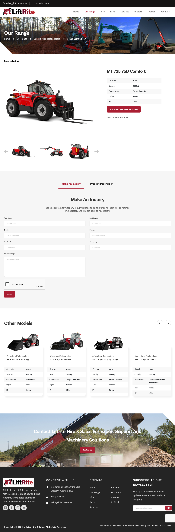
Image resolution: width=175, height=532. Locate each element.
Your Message (9, 254)
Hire (102, 11)
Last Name (94, 218)
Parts (112, 11)
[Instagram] (18, 507)
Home (76, 11)
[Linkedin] (5, 507)
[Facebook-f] (11, 507)
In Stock (138, 11)
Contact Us (87, 450)
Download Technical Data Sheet (124, 109)
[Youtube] (24, 507)
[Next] (96, 151)
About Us (165, 11)
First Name (8, 218)
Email (6, 230)
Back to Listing (11, 61)
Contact (115, 487)
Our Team (116, 492)
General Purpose (120, 117)
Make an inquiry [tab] (71, 183)
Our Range (90, 11)
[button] (90, 11)
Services (125, 11)
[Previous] (6, 151)
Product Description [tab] (101, 183)
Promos (151, 11)
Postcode (8, 242)
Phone (92, 230)
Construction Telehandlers (47, 39)
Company (93, 242)
